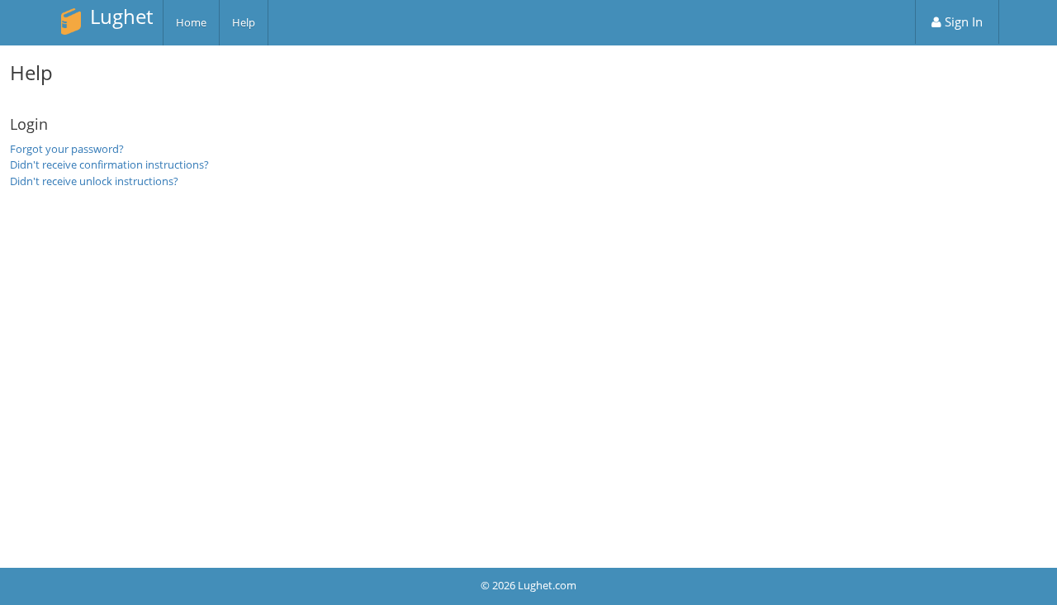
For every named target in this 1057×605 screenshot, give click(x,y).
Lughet (121, 16)
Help (243, 22)
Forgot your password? (67, 148)
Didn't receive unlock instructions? (94, 181)
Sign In (962, 21)
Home (191, 22)
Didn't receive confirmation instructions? (109, 164)
